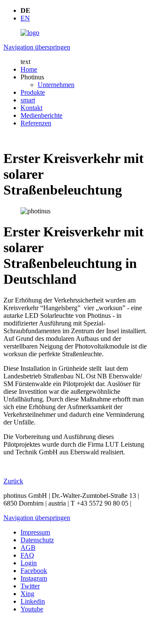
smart (28, 100)
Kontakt (31, 107)
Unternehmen (56, 84)
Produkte (33, 92)
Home (29, 69)
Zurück (13, 481)
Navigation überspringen (36, 47)
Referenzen (36, 123)
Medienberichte (41, 115)
